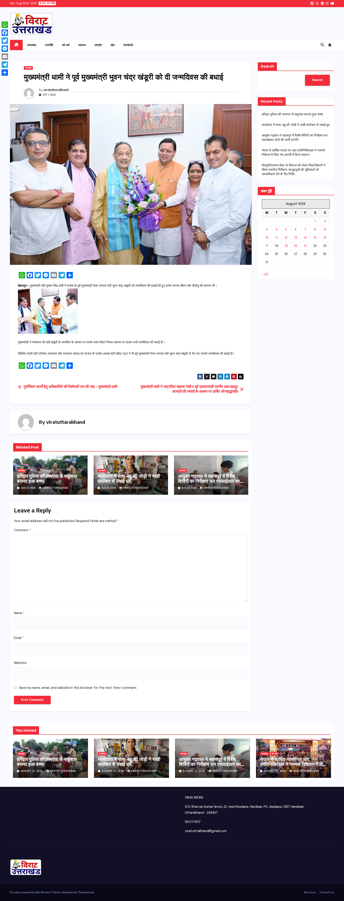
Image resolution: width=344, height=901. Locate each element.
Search (267, 66)
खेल (113, 45)
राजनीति (49, 45)
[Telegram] (5, 65)
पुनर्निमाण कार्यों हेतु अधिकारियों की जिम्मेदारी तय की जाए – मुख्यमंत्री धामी (70, 387)
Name (19, 613)
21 (305, 246)
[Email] (5, 57)
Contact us (327, 892)
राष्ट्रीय (98, 45)
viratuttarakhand (55, 89)
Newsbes (68, 892)
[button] (322, 45)
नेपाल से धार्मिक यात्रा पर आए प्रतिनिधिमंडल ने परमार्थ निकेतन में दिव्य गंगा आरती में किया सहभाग (293, 764)
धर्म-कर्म (65, 45)
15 (315, 238)
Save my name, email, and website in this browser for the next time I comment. (78, 688)
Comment (22, 530)
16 (324, 238)
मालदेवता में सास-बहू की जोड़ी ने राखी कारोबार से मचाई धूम (129, 478)
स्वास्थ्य (82, 45)
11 (276, 238)
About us (310, 892)
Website (20, 663)
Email (19, 638)
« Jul (265, 274)
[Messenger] (5, 49)
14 (305, 238)
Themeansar (86, 892)
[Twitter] (5, 41)
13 (295, 238)
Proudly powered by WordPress (30, 892)
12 (285, 238)
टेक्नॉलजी (128, 45)
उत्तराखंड (31, 45)
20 (295, 246)
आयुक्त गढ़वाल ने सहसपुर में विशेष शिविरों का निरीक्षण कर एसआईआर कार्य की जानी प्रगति (210, 481)
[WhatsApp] (5, 25)
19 (286, 246)
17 (266, 246)
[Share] (5, 73)
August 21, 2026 (32, 771)
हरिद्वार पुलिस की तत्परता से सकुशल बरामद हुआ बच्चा (47, 478)
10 (266, 238)
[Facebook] (5, 33)
